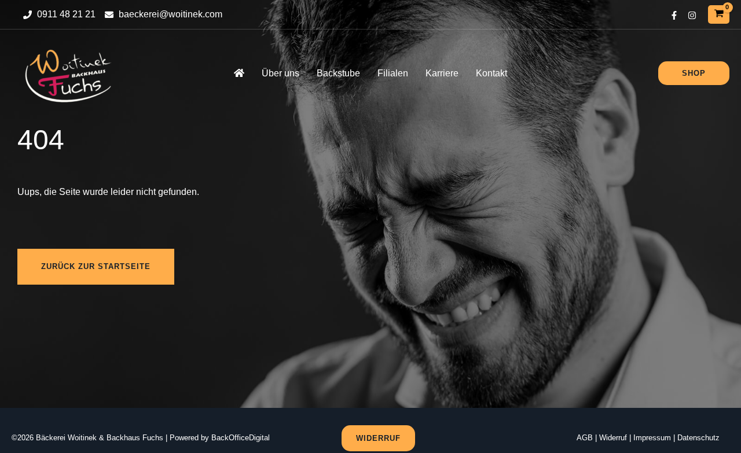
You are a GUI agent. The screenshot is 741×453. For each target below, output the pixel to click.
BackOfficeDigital (240, 437)
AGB (585, 437)
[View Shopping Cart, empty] (718, 14)
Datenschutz (698, 437)
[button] (693, 73)
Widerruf (613, 437)
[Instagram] (692, 15)
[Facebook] (674, 15)
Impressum (652, 437)
